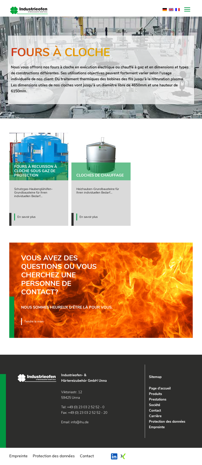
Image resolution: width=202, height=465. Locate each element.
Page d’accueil (160, 388)
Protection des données (167, 421)
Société (154, 405)
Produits (155, 394)
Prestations (157, 399)
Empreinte (157, 427)
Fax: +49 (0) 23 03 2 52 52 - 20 (84, 412)
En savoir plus (26, 217)
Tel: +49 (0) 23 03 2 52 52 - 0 (82, 407)
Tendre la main (34, 321)
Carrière (155, 416)
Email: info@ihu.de (75, 422)
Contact (155, 410)
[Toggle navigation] (187, 10)
